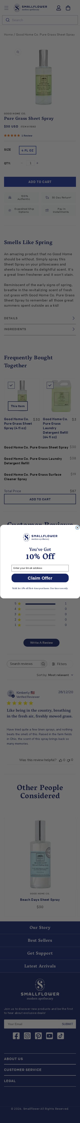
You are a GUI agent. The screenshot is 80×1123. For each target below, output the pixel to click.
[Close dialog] (77, 527)
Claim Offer (40, 577)
